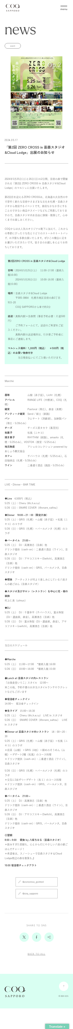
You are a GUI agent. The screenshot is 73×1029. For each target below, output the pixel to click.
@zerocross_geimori (33, 882)
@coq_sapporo (30, 893)
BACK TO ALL (36, 954)
